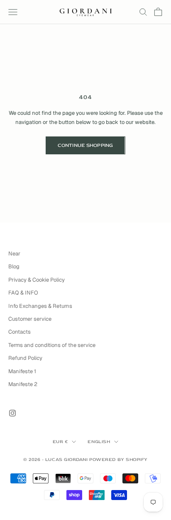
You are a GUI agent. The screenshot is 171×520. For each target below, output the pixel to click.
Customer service (29, 318)
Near (14, 253)
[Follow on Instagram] (12, 413)
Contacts (19, 331)
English (99, 441)
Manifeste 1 (22, 371)
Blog (14, 266)
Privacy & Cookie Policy (36, 279)
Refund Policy (25, 358)
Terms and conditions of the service (51, 345)
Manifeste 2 (22, 384)
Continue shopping (85, 145)
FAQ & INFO (23, 292)
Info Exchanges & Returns (40, 306)
